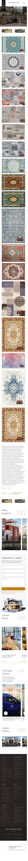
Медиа (3, 764)
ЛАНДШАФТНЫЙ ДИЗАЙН (5, 808)
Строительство (5, 761)
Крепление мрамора (6, 800)
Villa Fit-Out (4, 786)
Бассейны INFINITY (6, 818)
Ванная (15, 795)
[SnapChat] (15, 838)
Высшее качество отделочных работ (18, 810)
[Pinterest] (20, 838)
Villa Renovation (17, 770)
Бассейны (4, 811)
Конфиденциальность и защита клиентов (7, 771)
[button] (19, 512)
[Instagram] (9, 838)
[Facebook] (12, 838)
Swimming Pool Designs (7, 813)
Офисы (15, 791)
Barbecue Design (5, 796)
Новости (3, 762)
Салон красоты (17, 772)
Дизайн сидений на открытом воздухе (6, 798)
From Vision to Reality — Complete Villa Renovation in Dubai (11, 719)
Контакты (4, 766)
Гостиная (16, 797)
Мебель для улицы (18, 788)
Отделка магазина (6, 791)
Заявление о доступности (4, 779)
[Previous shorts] (19, 671)
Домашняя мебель (18, 786)
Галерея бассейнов (6, 821)
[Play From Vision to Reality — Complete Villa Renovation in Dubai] (11, 700)
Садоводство (5, 810)
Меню (3, 757)
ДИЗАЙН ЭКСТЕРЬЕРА (19, 764)
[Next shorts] (23, 671)
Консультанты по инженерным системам (7, 794)
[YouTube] (6, 838)
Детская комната (18, 793)
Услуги (15, 805)
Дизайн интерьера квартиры (18, 762)
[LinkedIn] (17, 838)
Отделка (4, 784)
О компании (4, 759)
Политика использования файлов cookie (7, 776)
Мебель (15, 784)
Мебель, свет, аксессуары (19, 815)
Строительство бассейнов (5, 816)
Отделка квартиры (6, 788)
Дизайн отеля (17, 766)
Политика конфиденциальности (6, 769)
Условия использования (7, 773)
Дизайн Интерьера (18, 757)
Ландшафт (4, 805)
